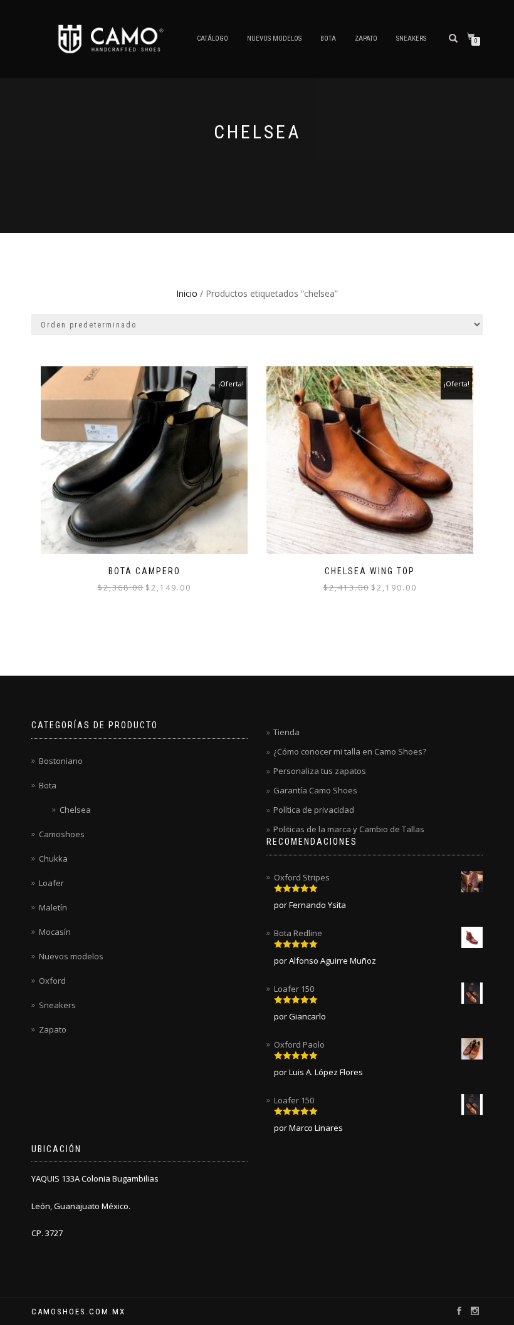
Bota (328, 38)
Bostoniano (61, 760)
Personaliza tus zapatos (319, 770)
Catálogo (212, 38)
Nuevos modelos (274, 38)
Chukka (53, 858)
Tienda (286, 732)
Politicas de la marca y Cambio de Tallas (348, 829)
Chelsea (75, 809)
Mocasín (55, 931)
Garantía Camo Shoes (315, 790)
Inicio (186, 293)
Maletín (53, 907)
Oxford (52, 980)
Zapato (366, 38)
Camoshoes (62, 834)
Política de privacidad (313, 809)
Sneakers (411, 38)
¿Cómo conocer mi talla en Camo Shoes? (349, 751)
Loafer (51, 883)
